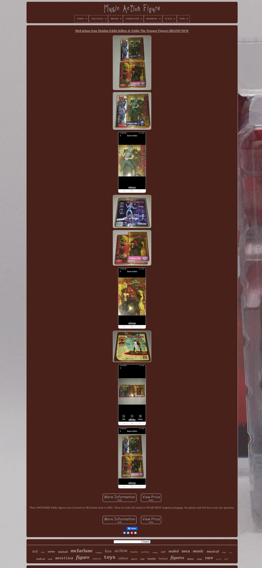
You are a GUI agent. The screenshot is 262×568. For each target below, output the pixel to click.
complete (99, 552)
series (51, 551)
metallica (64, 558)
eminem (97, 558)
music (198, 550)
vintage (199, 559)
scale (142, 559)
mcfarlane (81, 550)
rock (226, 559)
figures (177, 557)
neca (186, 551)
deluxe (190, 559)
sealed (173, 551)
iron (43, 552)
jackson (145, 551)
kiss (108, 551)
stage (224, 552)
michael (63, 551)
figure (83, 557)
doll (35, 551)
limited (163, 558)
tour (230, 552)
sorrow (218, 559)
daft (163, 551)
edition (123, 558)
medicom (40, 559)
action (121, 550)
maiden (155, 552)
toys (109, 557)
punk (50, 559)
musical (213, 551)
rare (209, 557)
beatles (134, 551)
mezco (134, 559)
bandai (152, 558)
